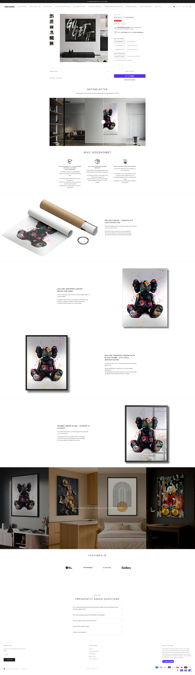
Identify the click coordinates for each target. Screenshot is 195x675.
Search (90, 648)
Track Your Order (146, 6)
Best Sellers (22, 6)
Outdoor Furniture (94, 6)
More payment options (129, 79)
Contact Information (94, 651)
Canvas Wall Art (35, 6)
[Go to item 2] (52, 21)
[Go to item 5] (52, 38)
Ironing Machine (131, 6)
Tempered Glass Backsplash (113, 6)
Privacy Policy (92, 654)
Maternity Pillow (79, 6)
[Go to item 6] (52, 43)
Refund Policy (92, 656)
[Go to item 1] (52, 16)
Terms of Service (93, 659)
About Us (158, 6)
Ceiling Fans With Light (63, 6)
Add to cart (129, 71)
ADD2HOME (117, 14)
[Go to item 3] (52, 27)
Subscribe (9, 659)
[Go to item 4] (52, 32)
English (24, 668)
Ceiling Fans (48, 6)
